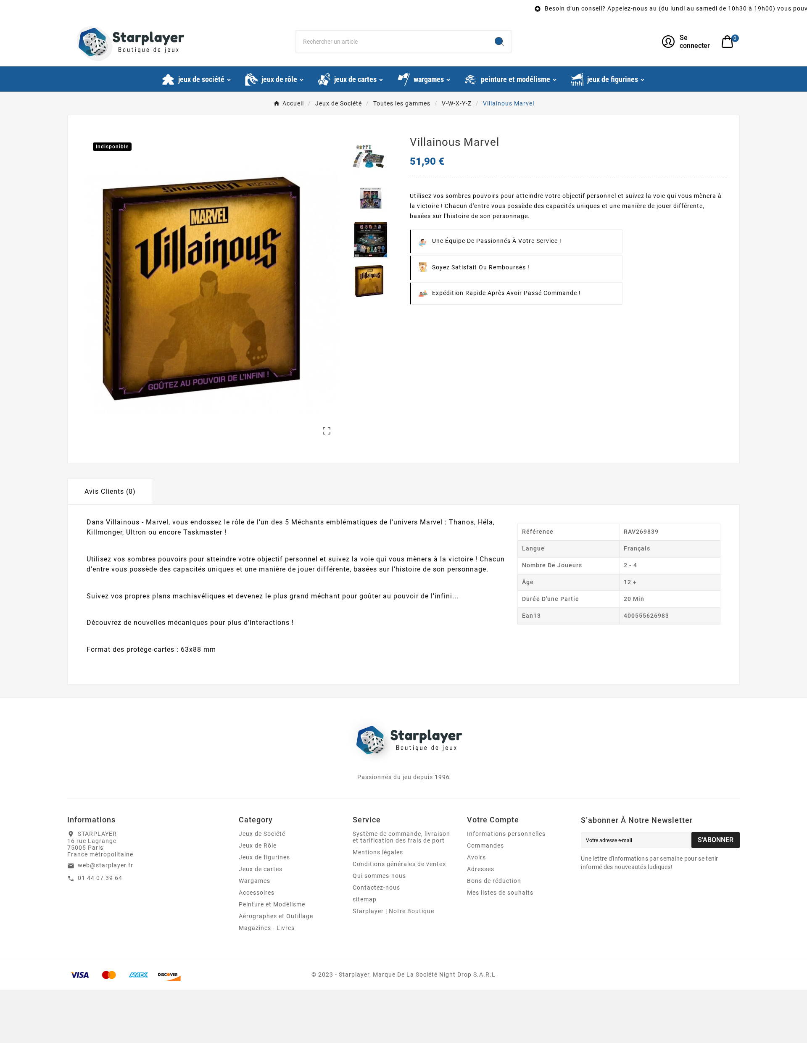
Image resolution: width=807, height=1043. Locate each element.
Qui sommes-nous (379, 875)
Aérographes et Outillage (276, 916)
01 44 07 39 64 (100, 877)
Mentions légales (378, 852)
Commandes (485, 845)
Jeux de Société (262, 833)
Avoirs (476, 857)
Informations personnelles (506, 833)
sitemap (365, 899)
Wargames (254, 880)
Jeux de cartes (260, 869)
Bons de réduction (494, 880)
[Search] (499, 41)
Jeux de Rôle (258, 845)
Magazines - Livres (267, 927)
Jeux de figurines (264, 857)
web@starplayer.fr (105, 865)
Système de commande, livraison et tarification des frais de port (401, 837)
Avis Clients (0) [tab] (110, 491)
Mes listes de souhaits (500, 892)
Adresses (480, 869)
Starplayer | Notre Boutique (393, 911)
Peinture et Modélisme (272, 904)
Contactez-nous (376, 887)
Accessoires (256, 892)
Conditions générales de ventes (399, 864)
